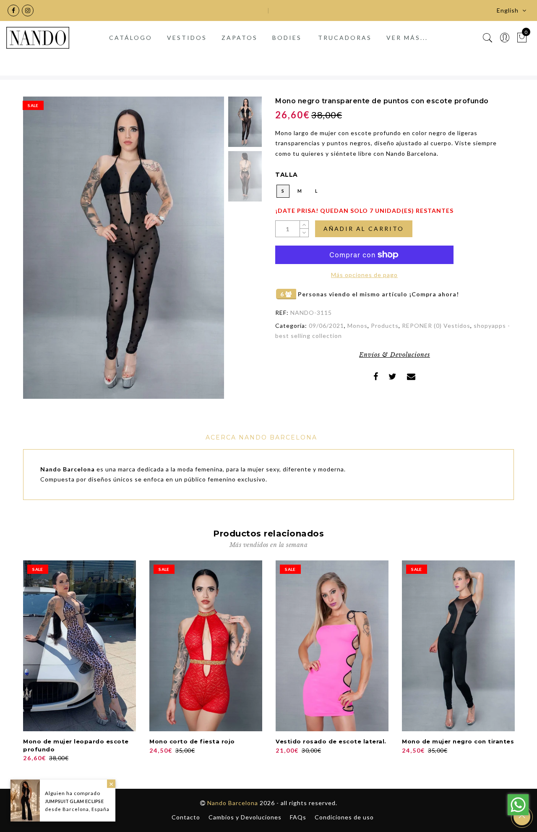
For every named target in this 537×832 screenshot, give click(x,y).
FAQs (298, 817)
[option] (123, 248)
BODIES (287, 37)
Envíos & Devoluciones (394, 354)
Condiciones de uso (344, 817)
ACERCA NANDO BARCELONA (261, 437)
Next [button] (198, 252)
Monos (357, 325)
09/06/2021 (326, 325)
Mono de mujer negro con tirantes (458, 741)
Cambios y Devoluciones (245, 817)
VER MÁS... (407, 37)
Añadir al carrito (363, 228)
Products (385, 325)
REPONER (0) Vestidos (436, 325)
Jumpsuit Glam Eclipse (74, 801)
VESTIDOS (187, 37)
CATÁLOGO (130, 37)
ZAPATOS (240, 37)
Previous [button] (38, 252)
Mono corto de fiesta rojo (192, 741)
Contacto (186, 817)
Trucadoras (345, 37)
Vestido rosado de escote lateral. (331, 741)
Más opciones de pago (364, 274)
